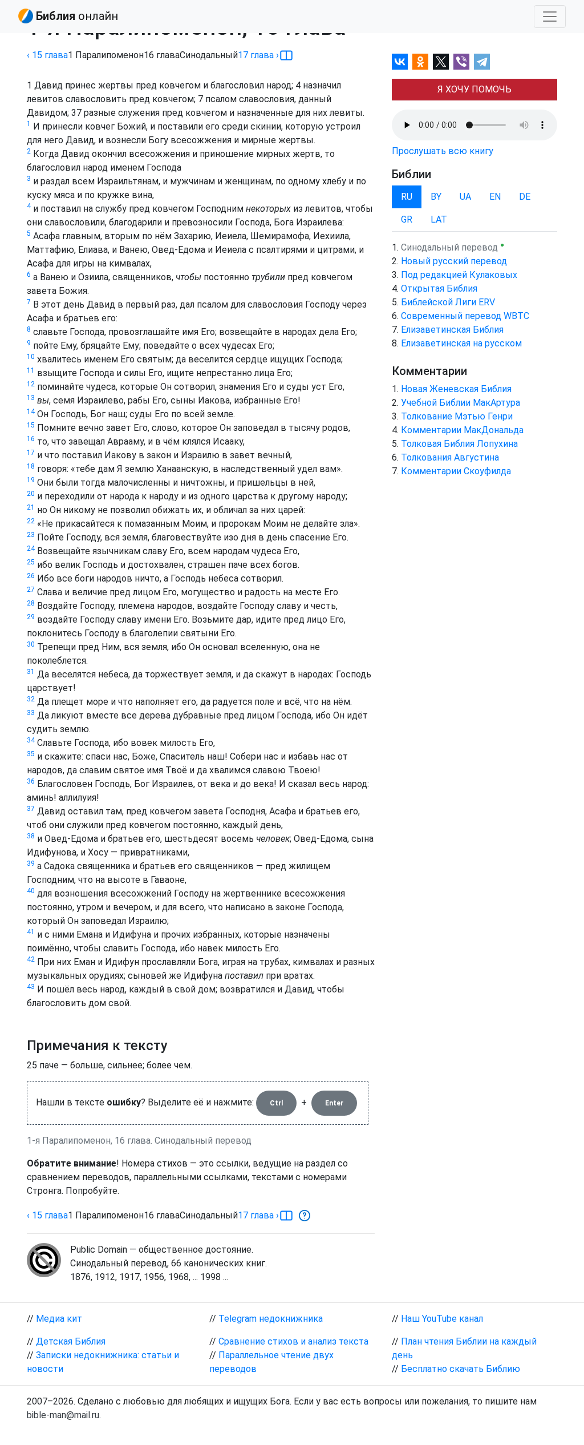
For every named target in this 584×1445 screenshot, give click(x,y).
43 (31, 987)
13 (31, 398)
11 (31, 370)
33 (31, 713)
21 (31, 507)
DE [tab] (524, 196)
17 (31, 453)
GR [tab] (406, 219)
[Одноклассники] (420, 62)
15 (31, 425)
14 (31, 411)
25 (31, 562)
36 (31, 781)
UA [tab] (465, 196)
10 (31, 357)
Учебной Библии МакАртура (460, 402)
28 (31, 603)
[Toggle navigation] (550, 16)
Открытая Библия (439, 288)
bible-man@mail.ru (63, 1415)
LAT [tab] (439, 219)
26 (31, 576)
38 (31, 836)
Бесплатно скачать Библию (460, 1368)
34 (31, 740)
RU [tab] (406, 196)
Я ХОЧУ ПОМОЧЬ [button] (474, 89)
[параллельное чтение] (286, 55)
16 (31, 439)
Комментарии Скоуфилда (456, 471)
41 (31, 932)
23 (31, 535)
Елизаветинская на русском (461, 343)
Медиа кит (59, 1318)
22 (31, 521)
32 (31, 699)
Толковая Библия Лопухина (459, 443)
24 (31, 548)
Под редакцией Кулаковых (459, 274)
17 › (258, 55)
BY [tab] (436, 196)
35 (31, 754)
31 (31, 672)
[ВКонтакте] (400, 62)
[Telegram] (482, 62)
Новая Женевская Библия (456, 389)
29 (31, 617)
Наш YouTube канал (442, 1318)
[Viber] (461, 62)
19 (31, 480)
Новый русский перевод (454, 261)
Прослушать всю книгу (442, 151)
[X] (441, 62)
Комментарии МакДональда (462, 430)
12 (31, 384)
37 (31, 809)
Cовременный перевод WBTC (465, 315)
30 (31, 644)
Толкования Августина (450, 457)
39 (31, 863)
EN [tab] (495, 196)
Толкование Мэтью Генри (457, 416)
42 (31, 959)
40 (31, 891)
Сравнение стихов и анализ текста (293, 1341)
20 (31, 494)
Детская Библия (71, 1341)
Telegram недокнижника (270, 1318)
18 (31, 466)
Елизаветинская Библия (452, 329)
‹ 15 (47, 55)
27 (31, 590)
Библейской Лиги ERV (448, 302)
